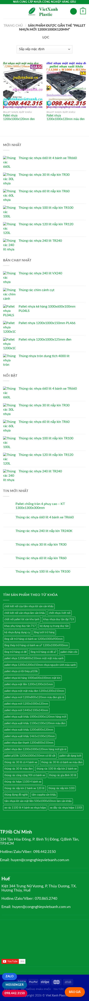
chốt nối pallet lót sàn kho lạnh (21, 619)
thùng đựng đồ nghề (16, 794)
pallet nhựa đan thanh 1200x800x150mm (28, 743)
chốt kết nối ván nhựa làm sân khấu (24, 613)
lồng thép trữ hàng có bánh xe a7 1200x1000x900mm (36, 645)
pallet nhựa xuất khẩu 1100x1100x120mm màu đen (34, 723)
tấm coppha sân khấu (44, 794)
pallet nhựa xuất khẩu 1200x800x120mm (28, 730)
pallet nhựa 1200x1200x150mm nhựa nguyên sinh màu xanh (40, 665)
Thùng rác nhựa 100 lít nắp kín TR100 (43, 571)
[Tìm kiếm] (73, 11)
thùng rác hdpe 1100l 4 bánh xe (22, 782)
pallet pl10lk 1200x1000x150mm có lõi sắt (29, 756)
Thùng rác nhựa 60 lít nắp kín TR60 (41, 558)
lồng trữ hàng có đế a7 (44, 652)
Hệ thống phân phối (36, 989)
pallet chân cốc (68, 652)
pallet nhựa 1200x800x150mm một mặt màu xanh (34, 658)
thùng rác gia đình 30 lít (62, 775)
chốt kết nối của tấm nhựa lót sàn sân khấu (28, 606)
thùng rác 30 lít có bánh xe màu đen (61, 762)
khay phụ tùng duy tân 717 (20, 626)
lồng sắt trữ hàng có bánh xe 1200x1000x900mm (33, 639)
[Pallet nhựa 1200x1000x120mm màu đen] (66, 85)
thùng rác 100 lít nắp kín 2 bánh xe (57, 769)
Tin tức (58, 989)
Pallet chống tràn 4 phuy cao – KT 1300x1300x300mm (40, 505)
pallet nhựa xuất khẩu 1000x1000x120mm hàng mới (35, 717)
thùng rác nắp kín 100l (61, 788)
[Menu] (5, 11)
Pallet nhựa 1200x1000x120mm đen (19, 117)
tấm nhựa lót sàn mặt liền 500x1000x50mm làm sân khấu (38, 801)
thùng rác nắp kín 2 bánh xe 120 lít (24, 788)
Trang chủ (13, 25)
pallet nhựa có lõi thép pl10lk (21, 671)
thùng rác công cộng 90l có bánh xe (24, 775)
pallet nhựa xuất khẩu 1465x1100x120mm (29, 736)
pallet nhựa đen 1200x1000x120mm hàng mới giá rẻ (35, 749)
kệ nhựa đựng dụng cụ (17, 632)
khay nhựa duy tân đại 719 (58, 619)
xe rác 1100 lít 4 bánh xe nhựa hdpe (25, 807)
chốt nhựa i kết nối (59, 613)
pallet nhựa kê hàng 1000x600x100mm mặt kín (32, 678)
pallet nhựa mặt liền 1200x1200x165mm (28, 684)
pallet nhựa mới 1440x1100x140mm (26, 710)
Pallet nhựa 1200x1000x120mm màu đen (66, 117)
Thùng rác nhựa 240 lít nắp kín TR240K (44, 531)
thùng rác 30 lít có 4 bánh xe (20, 762)
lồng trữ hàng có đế (15, 652)
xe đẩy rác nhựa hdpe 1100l (66, 807)
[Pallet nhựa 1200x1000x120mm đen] (22, 85)
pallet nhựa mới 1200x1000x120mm (26, 704)
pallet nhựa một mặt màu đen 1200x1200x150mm (34, 691)
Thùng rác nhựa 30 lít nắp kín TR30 (41, 544)
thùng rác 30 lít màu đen (18, 769)
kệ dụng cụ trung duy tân (54, 626)
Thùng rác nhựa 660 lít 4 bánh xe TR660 (45, 517)
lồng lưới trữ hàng (44, 632)
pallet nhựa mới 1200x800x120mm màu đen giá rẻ (34, 697)
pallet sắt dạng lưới (70, 756)
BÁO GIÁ (75, 992)
